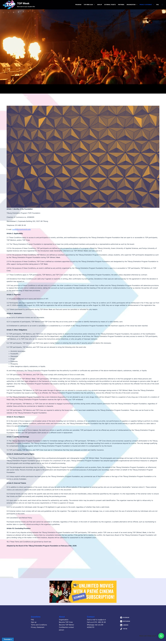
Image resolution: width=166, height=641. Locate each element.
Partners (121, 4)
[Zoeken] (162, 4)
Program (78, 4)
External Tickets (110, 4)
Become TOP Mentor (66, 625)
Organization (131, 4)
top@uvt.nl (102, 620)
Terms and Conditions (39, 625)
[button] (161, 636)
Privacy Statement (146, 4)
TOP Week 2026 (88, 4)
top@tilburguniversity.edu (21, 229)
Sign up (99, 4)
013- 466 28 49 (100, 622)
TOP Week (23, 3)
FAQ (157, 4)
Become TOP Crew (66, 622)
